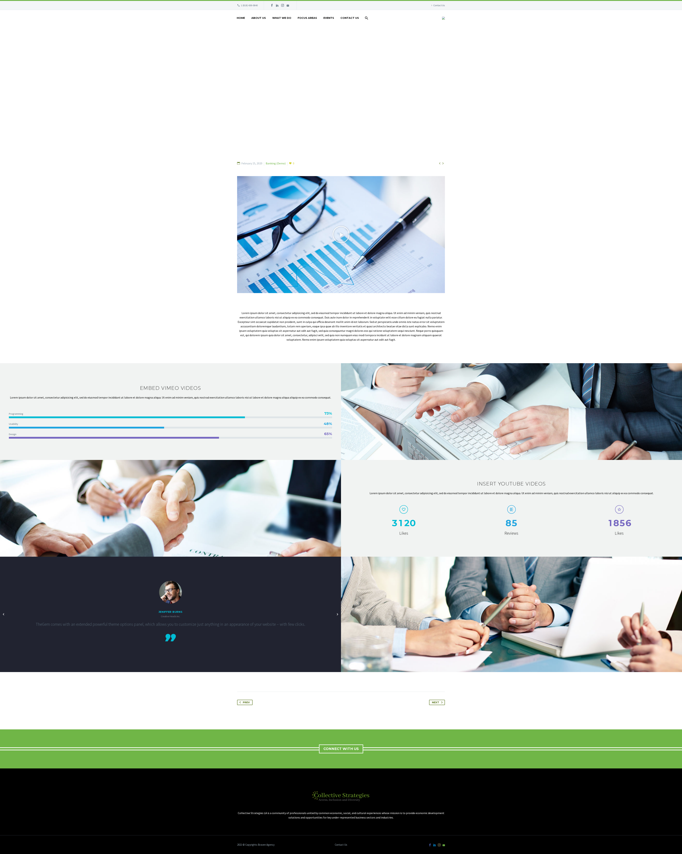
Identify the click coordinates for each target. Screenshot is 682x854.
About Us (258, 18)
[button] (341, 234)
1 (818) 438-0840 (249, 5)
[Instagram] (282, 5)
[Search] (366, 18)
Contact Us (439, 5)
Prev (246, 702)
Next (435, 702)
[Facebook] (272, 5)
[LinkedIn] (277, 5)
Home (241, 18)
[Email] (288, 5)
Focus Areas (307, 18)
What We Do (281, 18)
